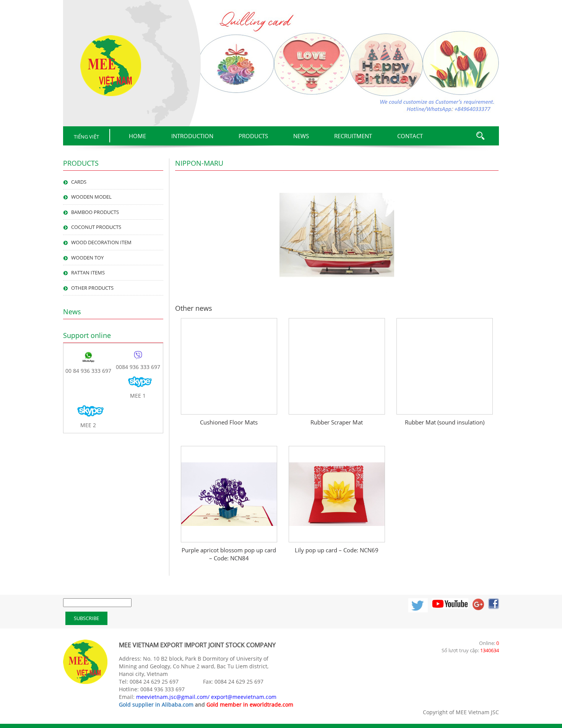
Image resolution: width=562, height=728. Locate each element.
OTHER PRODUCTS (92, 287)
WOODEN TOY (87, 257)
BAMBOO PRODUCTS (95, 212)
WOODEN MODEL (91, 196)
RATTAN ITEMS (88, 272)
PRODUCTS (253, 136)
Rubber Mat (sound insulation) (444, 422)
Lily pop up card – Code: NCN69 (336, 550)
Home (137, 136)
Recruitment (353, 136)
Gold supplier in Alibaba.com (156, 704)
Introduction (192, 136)
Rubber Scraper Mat (336, 422)
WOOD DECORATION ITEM (101, 242)
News (301, 136)
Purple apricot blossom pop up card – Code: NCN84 (229, 554)
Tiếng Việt (86, 136)
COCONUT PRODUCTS (96, 227)
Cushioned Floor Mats (229, 422)
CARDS (78, 181)
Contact (410, 136)
